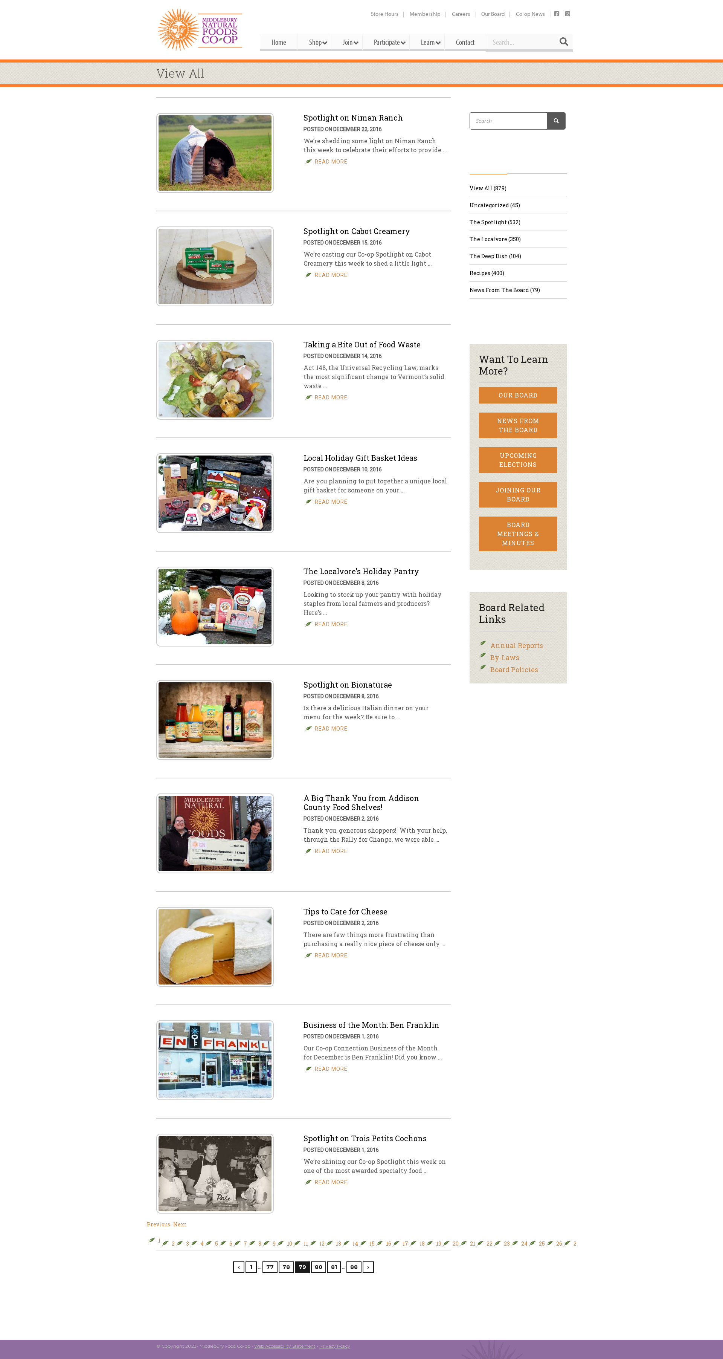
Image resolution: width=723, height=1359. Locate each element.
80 (318, 1267)
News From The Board (518, 425)
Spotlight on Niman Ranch (353, 117)
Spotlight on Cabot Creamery (357, 231)
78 (286, 1267)
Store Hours (384, 13)
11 (306, 1243)
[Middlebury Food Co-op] (201, 30)
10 (289, 1243)
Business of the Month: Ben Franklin (371, 1025)
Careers (461, 13)
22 (490, 1243)
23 (507, 1243)
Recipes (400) (487, 273)
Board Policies (514, 669)
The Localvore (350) (495, 239)
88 (354, 1267)
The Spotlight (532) (495, 222)
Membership (425, 13)
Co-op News (530, 13)
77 (270, 1267)
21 (472, 1243)
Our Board (493, 13)
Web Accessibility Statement (285, 1346)
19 (438, 1243)
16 (388, 1243)
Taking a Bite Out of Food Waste (362, 344)
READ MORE (331, 162)
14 (355, 1243)
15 (372, 1243)
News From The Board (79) (505, 290)
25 (542, 1243)
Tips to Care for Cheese (345, 911)
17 (405, 1243)
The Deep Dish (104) (495, 256)
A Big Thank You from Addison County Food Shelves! (361, 802)
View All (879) (488, 188)
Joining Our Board (518, 494)
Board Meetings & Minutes (518, 534)
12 (322, 1243)
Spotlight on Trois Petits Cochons (365, 1138)
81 (334, 1267)
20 (456, 1243)
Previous (158, 1224)
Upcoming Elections (518, 459)
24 (524, 1243)
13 (338, 1243)
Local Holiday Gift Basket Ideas (360, 458)
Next (179, 1224)
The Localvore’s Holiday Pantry (361, 571)
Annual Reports (516, 645)
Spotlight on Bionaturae (348, 684)
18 (422, 1243)
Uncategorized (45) (495, 205)
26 (559, 1243)
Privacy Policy (334, 1346)
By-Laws (504, 657)
